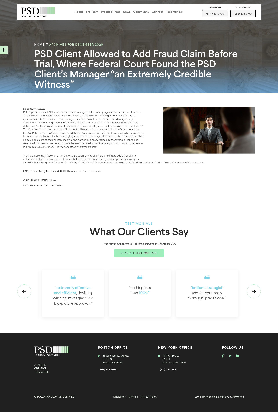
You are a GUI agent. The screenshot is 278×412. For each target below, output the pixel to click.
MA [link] (215, 8)
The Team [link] (92, 12)
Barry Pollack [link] (70, 123)
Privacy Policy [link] (149, 397)
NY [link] (243, 8)
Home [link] (39, 45)
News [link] (126, 12)
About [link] (79, 12)
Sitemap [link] (133, 397)
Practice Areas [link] (110, 12)
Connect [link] (157, 12)
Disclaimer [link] (119, 397)
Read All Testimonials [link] (139, 253)
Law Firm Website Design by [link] (211, 397)
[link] (4, 50)
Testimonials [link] (174, 12)
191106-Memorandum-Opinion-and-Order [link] (42, 186)
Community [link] (141, 12)
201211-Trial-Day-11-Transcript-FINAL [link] (39, 180)
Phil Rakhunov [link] (67, 172)
